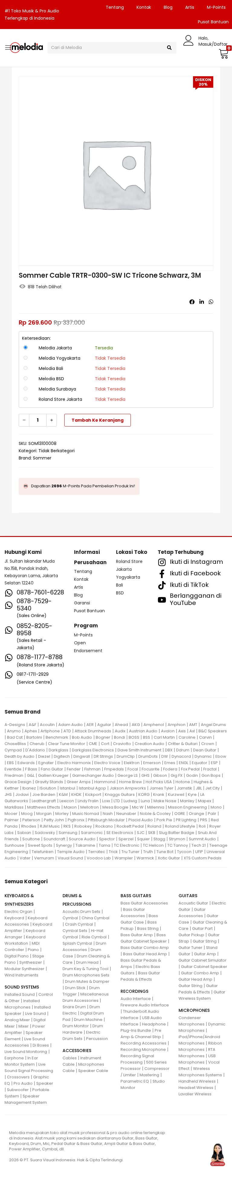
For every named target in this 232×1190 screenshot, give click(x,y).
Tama (104, 845)
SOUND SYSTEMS (22, 987)
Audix (120, 731)
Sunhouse (14, 845)
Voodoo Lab (99, 858)
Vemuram (44, 858)
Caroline (187, 737)
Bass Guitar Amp (137, 935)
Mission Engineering (187, 807)
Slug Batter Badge (176, 832)
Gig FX (176, 775)
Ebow (220, 756)
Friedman (14, 775)
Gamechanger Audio (93, 775)
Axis (182, 731)
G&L (30, 775)
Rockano (104, 826)
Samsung (68, 832)
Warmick (145, 858)
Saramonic (92, 832)
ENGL (183, 763)
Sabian (24, 832)
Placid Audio (140, 820)
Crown (207, 744)
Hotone (183, 782)
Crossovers (18, 1077)
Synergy (64, 845)
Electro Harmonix (74, 763)
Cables (70, 1058)
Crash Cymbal (79, 924)
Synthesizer (30, 962)
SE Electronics (119, 832)
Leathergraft (44, 801)
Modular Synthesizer (24, 969)
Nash (108, 813)
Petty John (54, 820)
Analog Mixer (17, 1020)
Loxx (106, 801)
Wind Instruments (21, 975)
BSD (120, 593)
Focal (132, 769)
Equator (199, 763)
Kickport (93, 794)
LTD (117, 801)
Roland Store (129, 561)
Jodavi (22, 794)
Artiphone (50, 731)
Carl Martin (164, 737)
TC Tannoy (177, 845)
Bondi (119, 737)
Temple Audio (71, 852)
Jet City (212, 788)
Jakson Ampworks (128, 788)
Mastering (149, 1075)
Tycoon (184, 852)
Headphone (154, 1024)
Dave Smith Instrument (139, 750)
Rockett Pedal (130, 826)
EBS (10, 763)
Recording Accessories (143, 1043)
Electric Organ (18, 911)
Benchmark (57, 737)
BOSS (134, 737)
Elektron (132, 763)
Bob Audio (82, 737)
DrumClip (126, 756)
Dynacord (181, 756)
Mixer (23, 1026)
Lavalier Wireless (195, 1094)
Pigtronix (76, 820)
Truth (148, 852)
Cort (105, 744)
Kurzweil (176, 794)
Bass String (148, 928)
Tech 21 (199, 845)
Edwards (26, 763)
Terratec (96, 852)
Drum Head (87, 962)
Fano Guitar (52, 769)
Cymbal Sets (75, 930)
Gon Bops (211, 775)
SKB (151, 832)
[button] (222, 53)
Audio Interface (136, 999)
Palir (212, 813)
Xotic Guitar (169, 858)
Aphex (30, 731)
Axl (192, 731)
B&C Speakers (212, 731)
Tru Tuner (130, 852)
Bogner (103, 737)
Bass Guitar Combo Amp (145, 947)
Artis (189, 7)
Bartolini (34, 737)
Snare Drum (74, 1007)
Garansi (82, 603)
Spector (107, 839)
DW (164, 756)
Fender (74, 769)
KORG (144, 794)
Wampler (123, 858)
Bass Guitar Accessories (144, 903)
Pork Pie (164, 820)
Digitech (62, 756)
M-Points (216, 7)
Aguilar (104, 724)
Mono (216, 807)
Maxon (70, 807)
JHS (8, 794)
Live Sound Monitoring (26, 1051)
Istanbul (67, 788)
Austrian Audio (143, 731)
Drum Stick (75, 988)
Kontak (144, 7)
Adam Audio (70, 724)
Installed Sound (20, 994)
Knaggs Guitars (120, 794)
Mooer (11, 813)
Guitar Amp (205, 954)
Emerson (152, 763)
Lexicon (67, 801)
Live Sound (35, 1013)
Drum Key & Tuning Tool (85, 969)
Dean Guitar (204, 750)
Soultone (31, 839)
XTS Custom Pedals (202, 858)
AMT (193, 724)
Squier (143, 839)
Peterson (31, 820)
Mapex (204, 801)
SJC (140, 832)
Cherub (37, 744)
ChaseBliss (15, 744)
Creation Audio (149, 744)
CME (93, 744)
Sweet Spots (40, 845)
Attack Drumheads (93, 731)
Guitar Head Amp (195, 979)
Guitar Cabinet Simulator (203, 960)
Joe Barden (43, 794)
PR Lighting (186, 820)
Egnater (46, 763)
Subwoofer (18, 1090)
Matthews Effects (43, 807)
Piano (33, 950)
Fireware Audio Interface (145, 1005)
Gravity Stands (49, 782)
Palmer (12, 820)
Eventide (13, 769)
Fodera (170, 769)
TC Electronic (126, 845)
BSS (146, 737)
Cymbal (70, 918)
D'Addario (35, 750)
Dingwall (81, 756)
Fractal (210, 769)
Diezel (44, 756)
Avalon (168, 731)
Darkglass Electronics (93, 750)
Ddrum (182, 750)
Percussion (97, 1038)
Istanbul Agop (92, 788)
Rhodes (28, 826)
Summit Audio (202, 839)
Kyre (192, 794)
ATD (67, 731)
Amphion (176, 724)
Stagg (159, 839)
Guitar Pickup (191, 935)
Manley (187, 801)
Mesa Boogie (115, 807)
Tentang (115, 7)
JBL (199, 788)
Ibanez (29, 788)
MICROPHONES (194, 1010)
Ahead (121, 724)
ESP (214, 763)
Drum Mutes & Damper (87, 981)
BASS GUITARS (136, 896)
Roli (202, 826)
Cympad (13, 750)
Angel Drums (213, 724)
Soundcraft (54, 839)
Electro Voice (107, 763)
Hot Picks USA (159, 782)
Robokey (83, 826)
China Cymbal (95, 918)
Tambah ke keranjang (98, 420)
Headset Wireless (196, 1087)
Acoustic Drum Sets (81, 911)
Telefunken (42, 852)
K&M (63, 794)
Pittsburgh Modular (106, 820)
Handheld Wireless (197, 1081)
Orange (196, 813)
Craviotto (122, 744)
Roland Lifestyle (180, 826)
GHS (145, 775)
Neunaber (126, 813)
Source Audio (82, 839)
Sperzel (126, 839)
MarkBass (14, 807)
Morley (62, 813)
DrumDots (148, 756)
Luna (145, 801)
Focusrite (151, 769)
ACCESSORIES (77, 1051)
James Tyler (161, 788)
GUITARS (188, 896)
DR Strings (103, 756)
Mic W (137, 807)
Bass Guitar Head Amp (145, 954)
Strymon (177, 839)
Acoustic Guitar (193, 903)
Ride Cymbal (94, 937)
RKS (67, 826)
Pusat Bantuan (89, 611)
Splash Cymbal (77, 943)
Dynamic (203, 756)
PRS (203, 820)
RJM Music (50, 826)
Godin (192, 775)
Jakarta (124, 569)
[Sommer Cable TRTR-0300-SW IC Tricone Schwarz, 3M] (192, 302)
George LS (128, 775)
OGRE (179, 813)
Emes (169, 763)
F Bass (31, 769)
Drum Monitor (76, 1026)
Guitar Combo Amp (200, 973)
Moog (27, 813)
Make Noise (164, 801)
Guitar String (205, 941)
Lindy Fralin (88, 801)
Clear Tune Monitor (66, 744)
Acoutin (47, 724)
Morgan (44, 813)
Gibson (160, 775)
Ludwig (130, 801)
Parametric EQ (135, 1081)
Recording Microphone (143, 1049)
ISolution (48, 788)
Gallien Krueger (53, 775)
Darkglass (58, 750)
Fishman (92, 769)
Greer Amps (79, 782)
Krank (158, 794)
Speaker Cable (93, 1071)
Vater (25, 858)
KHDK (76, 794)
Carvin (205, 737)
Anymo (14, 731)
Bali (119, 585)
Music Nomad (85, 813)
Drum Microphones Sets (86, 975)
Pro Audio (23, 1083)
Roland (154, 826)
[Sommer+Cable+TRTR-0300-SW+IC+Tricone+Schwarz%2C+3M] (201, 302)
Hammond (104, 782)
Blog (168, 7)
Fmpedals (114, 769)
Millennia (155, 807)
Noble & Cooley (155, 813)
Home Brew (130, 782)
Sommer (42, 458)
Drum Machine (88, 1019)
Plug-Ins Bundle (136, 1030)
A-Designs (15, 724)
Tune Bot (164, 852)
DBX (168, 750)
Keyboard (14, 918)
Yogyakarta (128, 577)
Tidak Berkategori (56, 451)
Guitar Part (202, 928)
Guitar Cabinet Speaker (204, 966)
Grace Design (18, 782)
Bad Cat (15, 737)
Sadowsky (45, 832)
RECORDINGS (134, 991)
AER (90, 724)
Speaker (44, 1083)
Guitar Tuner (190, 947)
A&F (32, 724)
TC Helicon (153, 845)
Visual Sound (70, 858)
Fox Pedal (190, 769)
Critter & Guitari (183, 744)
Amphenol (153, 724)
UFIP (199, 852)
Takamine (85, 845)
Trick (113, 852)
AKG (136, 724)
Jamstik (184, 788)
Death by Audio (19, 756)
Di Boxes (41, 1045)
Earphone (14, 1058)
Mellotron (89, 807)
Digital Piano (17, 956)
